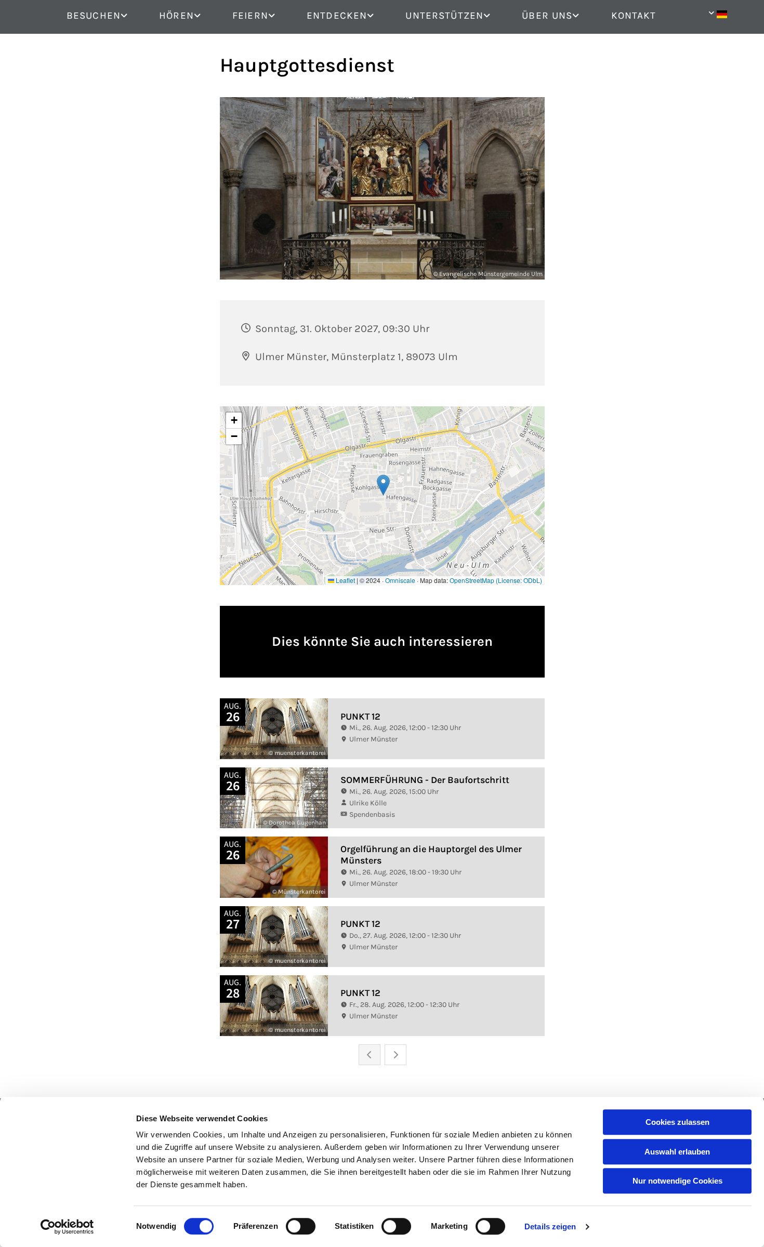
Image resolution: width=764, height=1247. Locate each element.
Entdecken (337, 15)
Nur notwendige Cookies (677, 1180)
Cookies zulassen (677, 1122)
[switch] (300, 1226)
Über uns (547, 15)
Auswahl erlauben (677, 1151)
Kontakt (633, 15)
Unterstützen (444, 15)
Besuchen (94, 15)
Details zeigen (550, 1226)
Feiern (250, 15)
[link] (105, 16)
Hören (176, 15)
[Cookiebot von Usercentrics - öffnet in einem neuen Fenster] (67, 1227)
